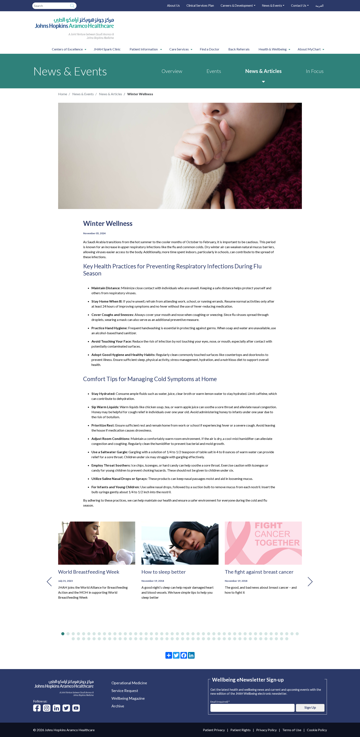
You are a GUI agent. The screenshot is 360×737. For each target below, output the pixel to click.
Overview (171, 71)
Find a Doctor (209, 49)
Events (213, 71)
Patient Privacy (214, 730)
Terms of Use (291, 730)
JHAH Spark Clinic (107, 49)
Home (62, 94)
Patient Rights (240, 730)
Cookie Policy (317, 730)
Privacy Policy (266, 730)
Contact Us (298, 5)
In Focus (315, 71)
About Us (173, 5)
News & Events (272, 5)
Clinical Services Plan (200, 5)
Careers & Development (237, 5)
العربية (319, 5)
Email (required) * (220, 701)
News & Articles (263, 71)
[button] (62, 633)
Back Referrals (239, 49)
